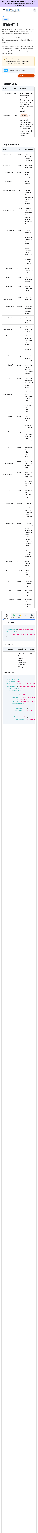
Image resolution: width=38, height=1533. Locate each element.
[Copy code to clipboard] (30, 627)
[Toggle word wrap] (27, 627)
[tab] (7, 617)
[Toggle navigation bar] (3, 10)
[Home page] (4, 16)
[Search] (34, 10)
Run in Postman (27, 76)
